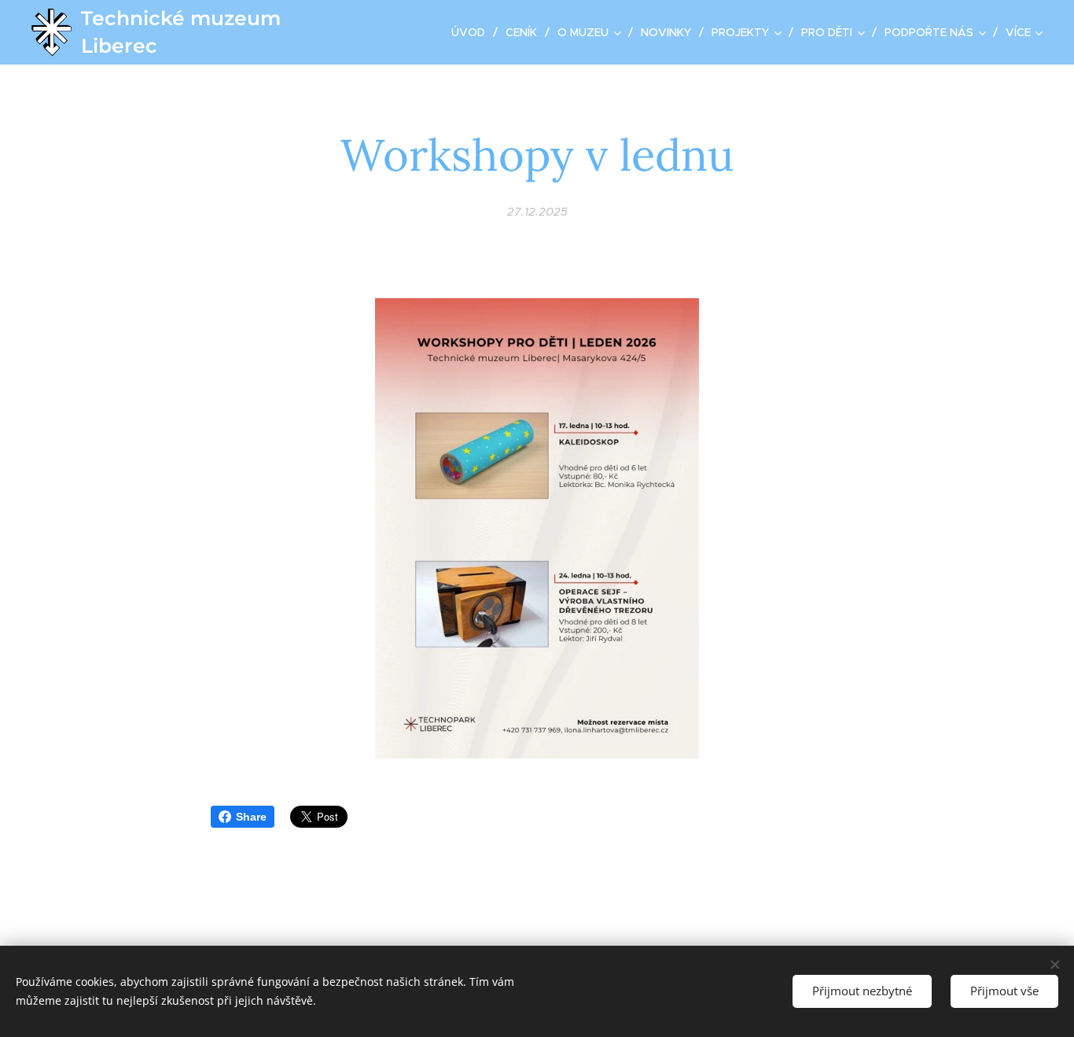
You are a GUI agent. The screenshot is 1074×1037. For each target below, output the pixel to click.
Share (251, 816)
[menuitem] (472, 32)
